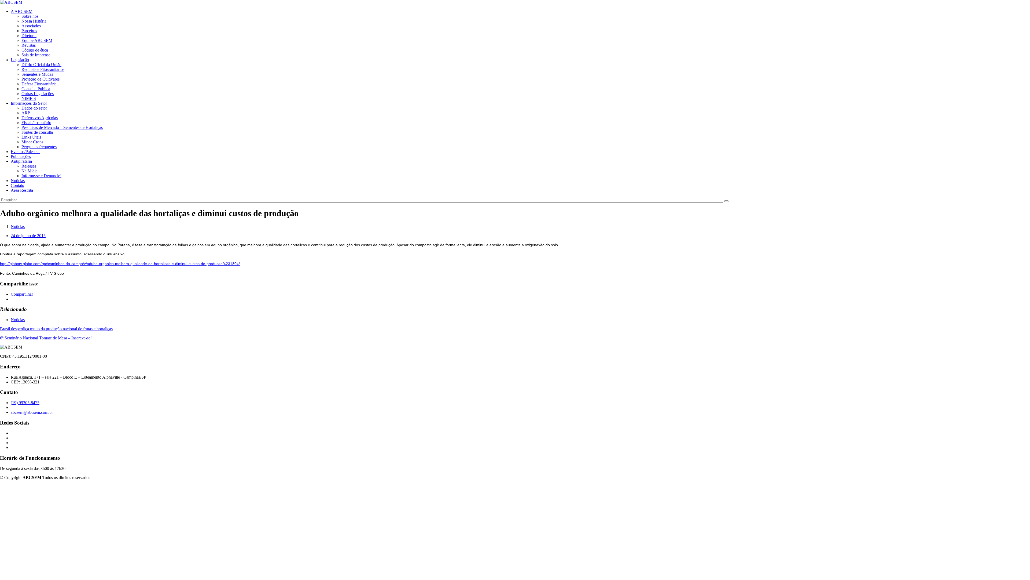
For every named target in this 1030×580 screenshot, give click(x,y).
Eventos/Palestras (25, 151)
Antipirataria (21, 161)
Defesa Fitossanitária (39, 84)
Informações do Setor (29, 103)
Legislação (20, 59)
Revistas (28, 45)
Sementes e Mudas (37, 74)
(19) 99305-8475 (25, 402)
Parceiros (29, 30)
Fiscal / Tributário (36, 122)
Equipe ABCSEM (36, 40)
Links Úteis (31, 137)
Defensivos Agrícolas (39, 117)
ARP (25, 113)
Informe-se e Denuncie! (41, 175)
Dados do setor (34, 108)
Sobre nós (29, 16)
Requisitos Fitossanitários (42, 69)
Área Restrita (22, 190)
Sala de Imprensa (35, 55)
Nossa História (33, 21)
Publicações (21, 156)
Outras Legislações (37, 93)
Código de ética (34, 50)
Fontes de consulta (37, 132)
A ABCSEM (21, 11)
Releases (28, 166)
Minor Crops (32, 142)
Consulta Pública (35, 88)
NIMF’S (28, 98)
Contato (17, 185)
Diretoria (28, 35)
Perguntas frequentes (39, 146)
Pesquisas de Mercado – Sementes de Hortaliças (62, 127)
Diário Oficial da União (41, 64)
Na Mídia (29, 171)
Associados (31, 26)
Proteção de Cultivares (40, 79)
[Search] (726, 201)
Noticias (18, 180)
